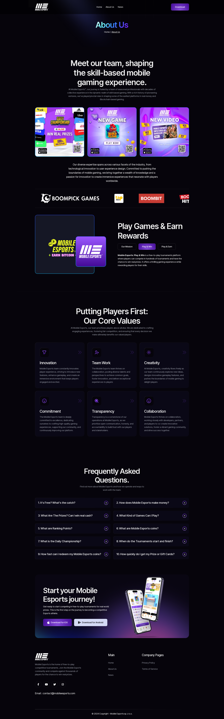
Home (107, 32)
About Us (116, 32)
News (111, 675)
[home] (42, 7)
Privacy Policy (148, 663)
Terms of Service (150, 669)
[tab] (127, 246)
